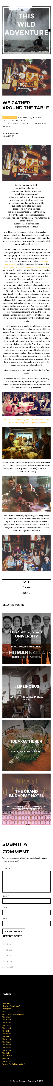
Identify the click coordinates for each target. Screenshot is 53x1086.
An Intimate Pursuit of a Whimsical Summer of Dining (27, 267)
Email (5, 907)
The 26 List (6, 1025)
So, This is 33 (7, 967)
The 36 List (7, 950)
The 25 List (6, 1023)
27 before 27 (25, 118)
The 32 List (6, 1042)
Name (5, 896)
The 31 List (6, 1039)
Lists (4, 1012)
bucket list (37, 118)
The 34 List (7, 961)
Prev (28, 587)
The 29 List (6, 1034)
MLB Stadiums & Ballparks (13, 1014)
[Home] (26, 30)
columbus (25, 124)
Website (6, 919)
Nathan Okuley (12, 133)
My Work (5, 1058)
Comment (6, 869)
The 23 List (6, 1017)
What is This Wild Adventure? (13, 1064)
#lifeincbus (13, 124)
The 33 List (6, 1045)
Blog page (6, 1003)
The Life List (7, 1056)
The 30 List (6, 1036)
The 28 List (6, 1031)
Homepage (6, 1009)
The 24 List (6, 1020)
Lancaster (35, 124)
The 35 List (7, 956)
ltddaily (6, 120)
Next (25, 593)
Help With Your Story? (11, 1006)
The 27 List (6, 1028)
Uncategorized (18, 120)
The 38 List (6, 1053)
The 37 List (7, 944)
